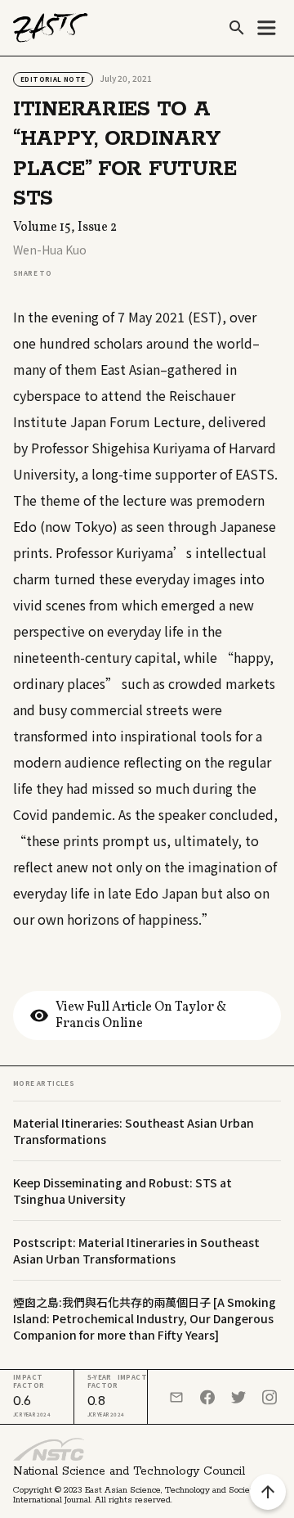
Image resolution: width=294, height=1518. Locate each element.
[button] (266, 28)
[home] (50, 28)
